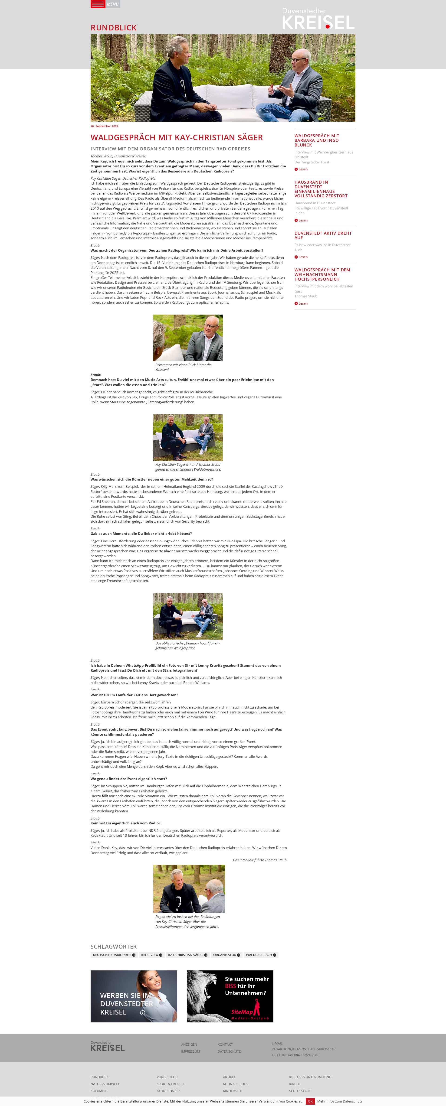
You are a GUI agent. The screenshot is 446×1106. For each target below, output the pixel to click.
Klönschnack (169, 1091)
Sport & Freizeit (170, 1084)
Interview (149, 955)
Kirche (295, 1084)
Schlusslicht (300, 1091)
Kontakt (225, 1044)
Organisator (224, 955)
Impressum (190, 1051)
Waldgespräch (259, 955)
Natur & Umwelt (105, 1084)
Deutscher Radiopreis (112, 955)
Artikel (229, 1077)
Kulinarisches (235, 1084)
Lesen (303, 169)
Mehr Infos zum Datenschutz (339, 1101)
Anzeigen (189, 1044)
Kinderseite (233, 1091)
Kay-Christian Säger (185, 955)
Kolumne (99, 1091)
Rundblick (100, 1077)
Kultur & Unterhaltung (310, 1077)
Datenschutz (229, 1051)
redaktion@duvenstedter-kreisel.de (304, 1049)
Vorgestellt (167, 1077)
